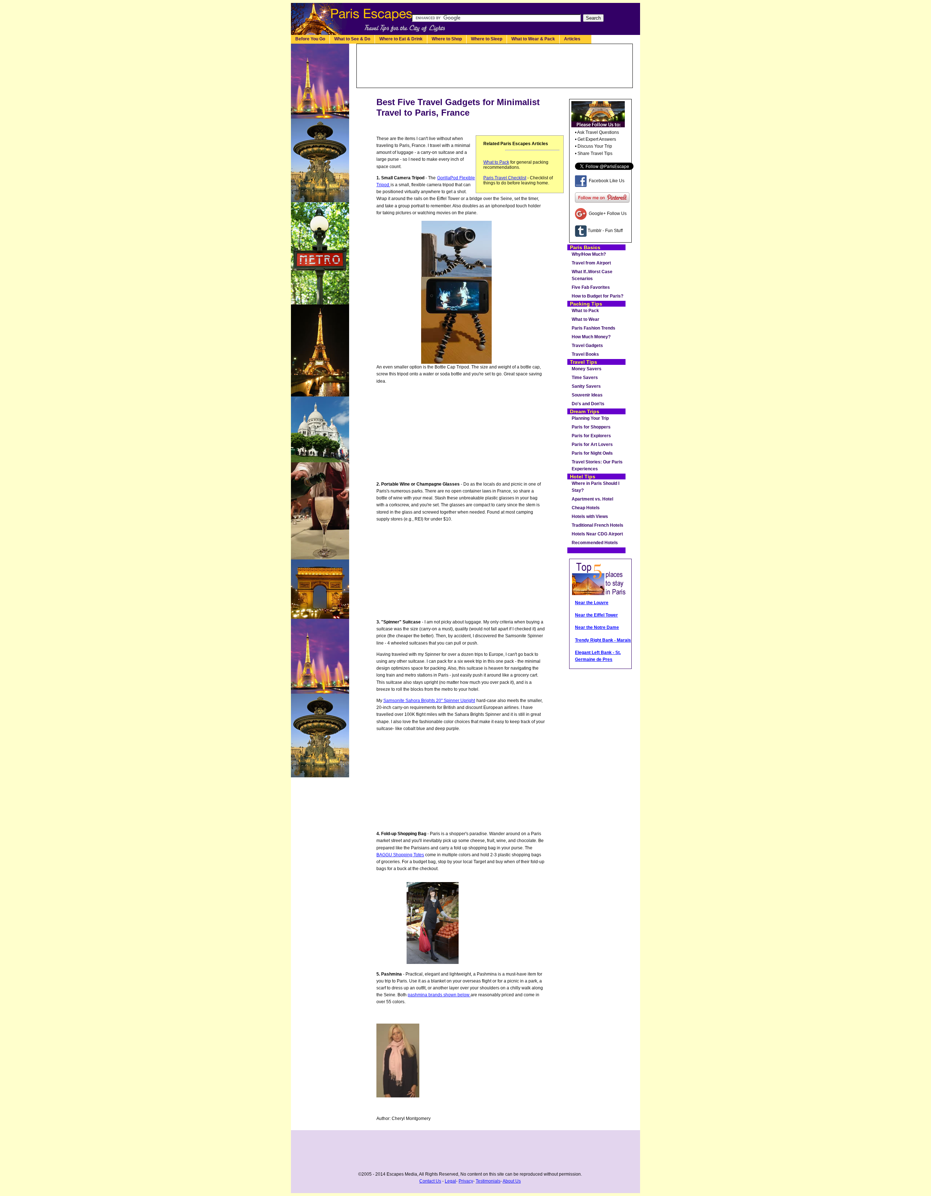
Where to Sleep (486, 38)
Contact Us (430, 1181)
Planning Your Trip (590, 418)
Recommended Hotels (595, 542)
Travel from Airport (591, 263)
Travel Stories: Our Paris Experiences (597, 465)
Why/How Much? (589, 254)
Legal (450, 1181)
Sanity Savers (586, 386)
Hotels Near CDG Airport (597, 534)
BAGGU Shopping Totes (400, 854)
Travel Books (585, 354)
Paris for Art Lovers (592, 444)
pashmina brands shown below (439, 994)
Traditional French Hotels (597, 525)
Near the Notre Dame (597, 627)
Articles (575, 38)
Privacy (466, 1181)
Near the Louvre (591, 602)
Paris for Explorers (591, 435)
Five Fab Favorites (591, 287)
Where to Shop (447, 38)
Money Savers (587, 368)
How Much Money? (591, 336)
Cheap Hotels (586, 507)
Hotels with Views (590, 516)
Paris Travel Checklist (504, 177)
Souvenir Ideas (587, 395)
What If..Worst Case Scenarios (592, 275)
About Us (512, 1181)
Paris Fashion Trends (593, 328)
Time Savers (585, 377)
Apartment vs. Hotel (592, 499)
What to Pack (496, 162)
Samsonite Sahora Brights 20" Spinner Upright (429, 700)
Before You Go (310, 38)
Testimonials (488, 1181)
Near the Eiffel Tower (596, 615)
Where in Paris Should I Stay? (595, 487)
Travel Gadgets (587, 345)
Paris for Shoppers (591, 427)
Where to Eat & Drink (401, 38)
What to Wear (585, 319)
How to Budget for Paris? (597, 296)
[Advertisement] (494, 65)
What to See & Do (352, 38)
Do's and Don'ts (588, 403)
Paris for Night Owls (592, 453)
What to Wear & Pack (533, 38)
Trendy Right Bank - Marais (603, 640)
